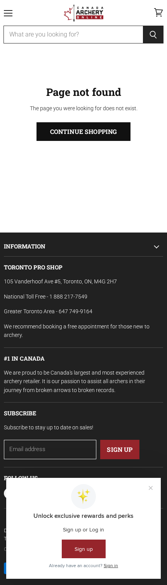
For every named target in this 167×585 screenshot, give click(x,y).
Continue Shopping (83, 131)
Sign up (119, 449)
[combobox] (73, 34)
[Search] (153, 34)
